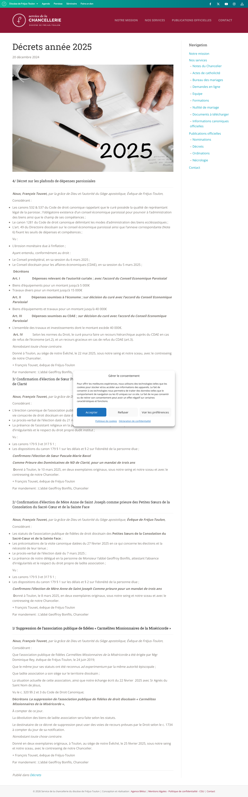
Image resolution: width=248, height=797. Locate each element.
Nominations (202, 139)
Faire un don (87, 3)
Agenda (46, 3)
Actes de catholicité (206, 73)
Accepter (92, 412)
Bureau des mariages (208, 80)
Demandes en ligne (206, 87)
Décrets (35, 775)
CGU (201, 791)
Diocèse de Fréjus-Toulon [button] (22, 3)
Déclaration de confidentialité (135, 421)
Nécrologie (200, 160)
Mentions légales (157, 791)
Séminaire (71, 3)
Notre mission (126, 20)
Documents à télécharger (211, 114)
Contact (225, 20)
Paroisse (58, 3)
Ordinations (201, 153)
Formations (201, 100)
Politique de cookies (106, 421)
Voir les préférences (155, 412)
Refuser (123, 412)
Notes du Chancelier (207, 66)
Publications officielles (191, 20)
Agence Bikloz (138, 791)
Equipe (197, 94)
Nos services (155, 20)
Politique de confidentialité (183, 791)
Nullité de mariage (206, 107)
